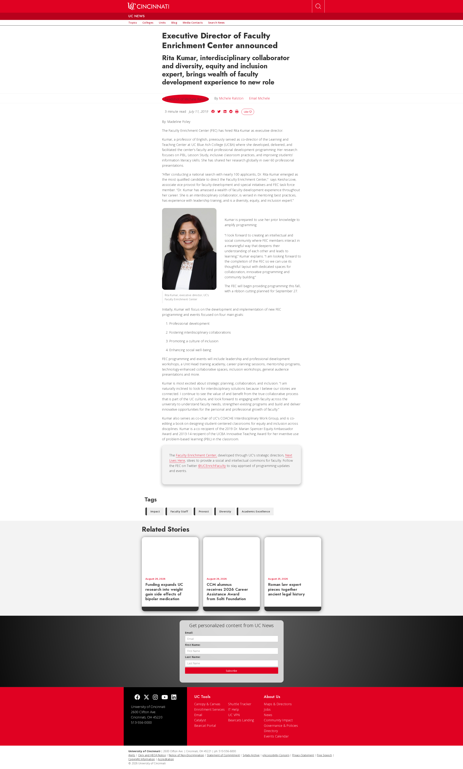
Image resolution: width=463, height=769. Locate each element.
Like (246, 111)
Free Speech (324, 755)
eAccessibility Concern (275, 755)
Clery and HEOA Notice (152, 755)
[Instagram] (155, 697)
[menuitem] (133, 22)
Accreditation (166, 759)
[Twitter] (146, 697)
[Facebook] (137, 697)
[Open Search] (318, 6)
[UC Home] (148, 6)
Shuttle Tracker (239, 704)
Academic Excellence (256, 511)
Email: (189, 632)
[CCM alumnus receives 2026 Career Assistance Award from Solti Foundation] (231, 555)
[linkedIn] (173, 697)
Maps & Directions (278, 704)
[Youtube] (165, 697)
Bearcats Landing (241, 720)
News (268, 715)
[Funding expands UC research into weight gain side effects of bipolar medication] (170, 555)
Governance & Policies (281, 725)
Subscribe (231, 670)
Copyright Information (141, 759)
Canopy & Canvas (207, 704)
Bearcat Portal (205, 725)
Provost (204, 511)
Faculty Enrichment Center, (196, 455)
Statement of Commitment (223, 755)
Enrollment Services (209, 709)
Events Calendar (276, 736)
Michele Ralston (231, 98)
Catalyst (200, 720)
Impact (155, 511)
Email (198, 715)
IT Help (233, 709)
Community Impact (278, 720)
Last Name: (193, 657)
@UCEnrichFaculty (212, 466)
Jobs (267, 709)
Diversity (225, 511)
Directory (271, 731)
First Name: (193, 645)
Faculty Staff (179, 511)
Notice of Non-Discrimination (186, 755)
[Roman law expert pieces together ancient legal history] (292, 555)
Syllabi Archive (251, 755)
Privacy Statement (303, 755)
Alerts (131, 755)
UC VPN (234, 715)
